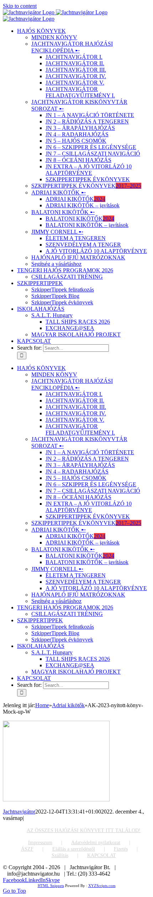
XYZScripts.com (102, 885)
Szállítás (60, 855)
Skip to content (20, 6)
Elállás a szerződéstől (73, 849)
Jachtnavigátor (19, 812)
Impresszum (40, 842)
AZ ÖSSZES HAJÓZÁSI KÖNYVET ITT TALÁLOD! (84, 830)
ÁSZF (27, 849)
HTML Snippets (51, 885)
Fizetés (121, 849)
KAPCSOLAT (101, 855)
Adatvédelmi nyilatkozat (95, 842)
